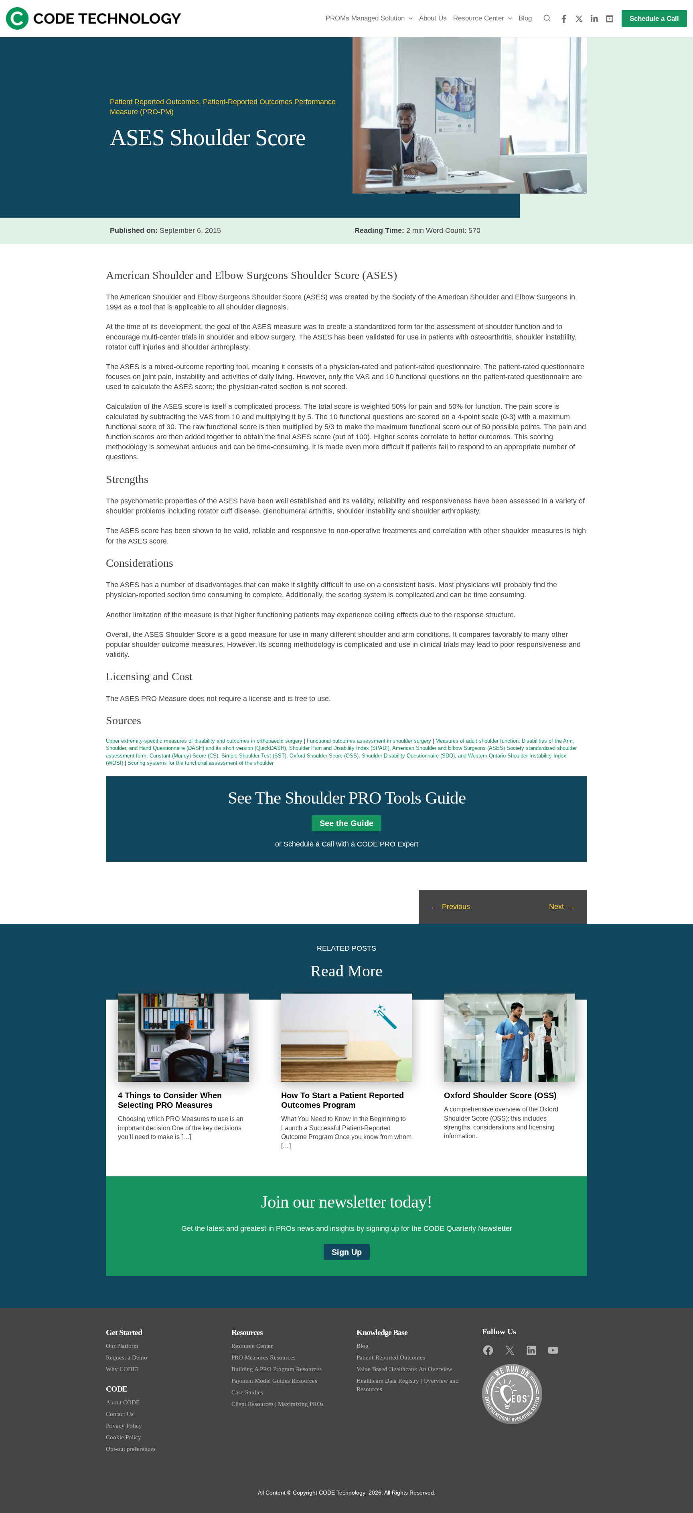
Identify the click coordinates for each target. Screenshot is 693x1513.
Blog (363, 1346)
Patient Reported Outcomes (154, 102)
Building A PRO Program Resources (276, 1369)
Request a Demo (126, 1357)
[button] (409, 18)
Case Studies (247, 1392)
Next (556, 907)
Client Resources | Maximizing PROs (277, 1404)
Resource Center (252, 1346)
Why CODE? (122, 1369)
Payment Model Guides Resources (274, 1381)
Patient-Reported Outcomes (391, 1357)
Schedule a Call (309, 844)
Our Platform (122, 1346)
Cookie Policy (123, 1437)
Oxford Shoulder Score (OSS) (500, 1095)
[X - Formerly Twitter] (579, 19)
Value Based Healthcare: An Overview (404, 1369)
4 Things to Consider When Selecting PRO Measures (170, 1100)
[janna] (564, 19)
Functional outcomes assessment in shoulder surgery (369, 741)
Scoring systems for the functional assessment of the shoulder (201, 763)
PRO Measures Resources (263, 1357)
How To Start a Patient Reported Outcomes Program (342, 1100)
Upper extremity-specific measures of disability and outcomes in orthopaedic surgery (204, 741)
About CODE (123, 1402)
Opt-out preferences (131, 1449)
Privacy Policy (124, 1425)
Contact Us (120, 1414)
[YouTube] (610, 19)
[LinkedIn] (594, 19)
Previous (456, 907)
